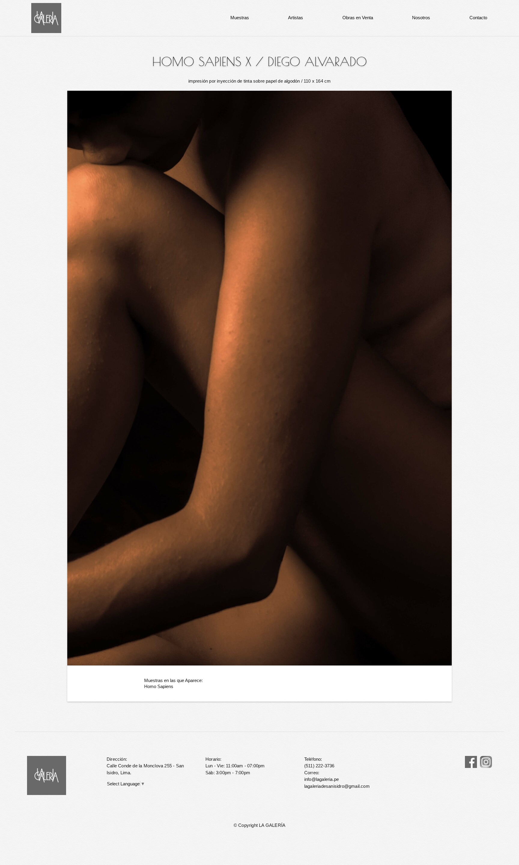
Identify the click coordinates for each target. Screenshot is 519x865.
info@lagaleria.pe (321, 779)
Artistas (295, 17)
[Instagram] (486, 762)
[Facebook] (471, 762)
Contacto (478, 17)
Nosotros (421, 17)
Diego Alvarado (317, 61)
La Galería (46, 18)
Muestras (239, 17)
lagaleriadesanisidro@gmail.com (337, 786)
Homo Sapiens (158, 686)
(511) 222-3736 (319, 765)
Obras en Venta (357, 17)
